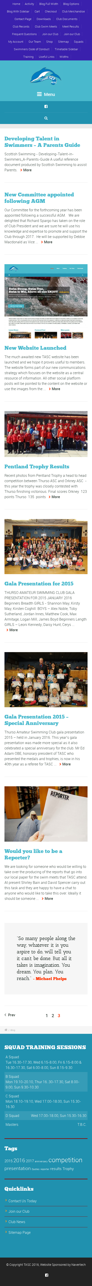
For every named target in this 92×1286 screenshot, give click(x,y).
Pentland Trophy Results (36, 467)
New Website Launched (35, 348)
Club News (16, 1221)
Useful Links (46, 57)
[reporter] (46, 814)
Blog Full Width (48, 4)
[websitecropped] (46, 301)
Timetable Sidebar (66, 49)
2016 (19, 1160)
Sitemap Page (19, 1232)
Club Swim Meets (46, 26)
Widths (64, 57)
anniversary (41, 1161)
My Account (15, 42)
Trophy (68, 1168)
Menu (49, 94)
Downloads (44, 19)
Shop (49, 42)
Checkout (51, 11)
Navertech (78, 1264)
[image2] (46, 434)
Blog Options (71, 4)
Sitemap (63, 42)
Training (28, 57)
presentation (17, 1168)
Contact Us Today (22, 1200)
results (56, 1168)
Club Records (21, 26)
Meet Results (70, 26)
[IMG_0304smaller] (46, 546)
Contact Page (23, 19)
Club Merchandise (73, 11)
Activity (29, 4)
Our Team (35, 42)
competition (65, 1159)
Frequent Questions (24, 34)
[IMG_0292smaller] (46, 679)
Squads (79, 42)
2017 (30, 1160)
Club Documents (66, 19)
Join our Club (50, 34)
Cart (37, 11)
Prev (11, 1014)
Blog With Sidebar (18, 11)
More (27, 170)
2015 (8, 1160)
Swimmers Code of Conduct (31, 49)
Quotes (36, 1169)
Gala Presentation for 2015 (38, 584)
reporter (44, 1169)
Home (16, 4)
